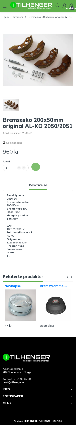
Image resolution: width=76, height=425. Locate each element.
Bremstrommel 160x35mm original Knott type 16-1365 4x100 (55, 286)
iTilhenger (30, 420)
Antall (6, 161)
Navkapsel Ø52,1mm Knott (18, 286)
